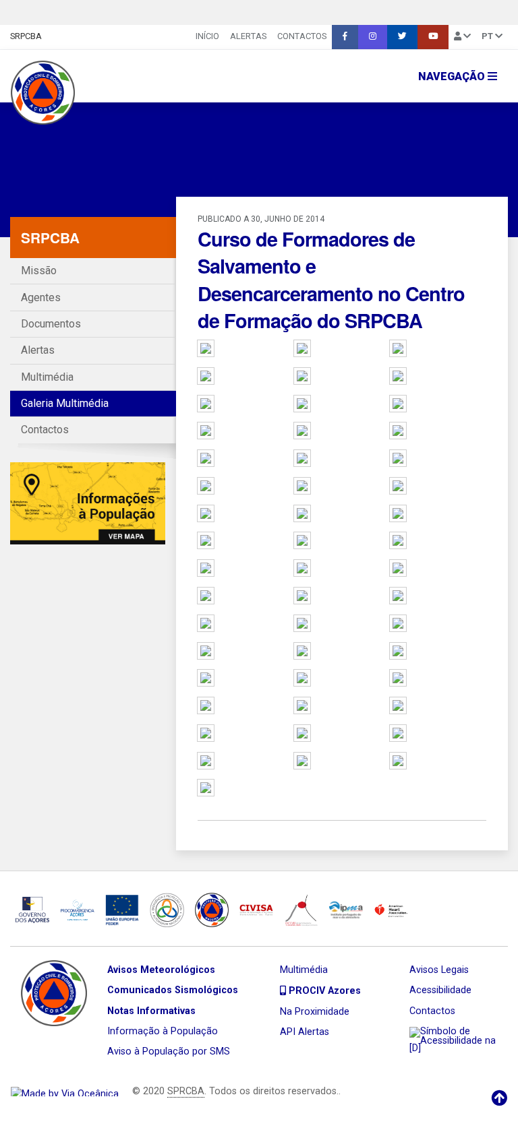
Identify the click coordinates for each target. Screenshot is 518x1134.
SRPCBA (26, 36)
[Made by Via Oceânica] (65, 1091)
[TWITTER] (402, 37)
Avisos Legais (439, 970)
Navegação (453, 76)
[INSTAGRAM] (372, 37)
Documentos (51, 323)
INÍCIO (207, 36)
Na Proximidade (314, 1011)
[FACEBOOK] (345, 37)
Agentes (41, 297)
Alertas (248, 36)
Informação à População (162, 1031)
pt (488, 36)
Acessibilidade (440, 990)
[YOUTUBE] (433, 37)
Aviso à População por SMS (168, 1051)
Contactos (301, 36)
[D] (415, 1048)
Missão (39, 270)
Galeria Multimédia (65, 403)
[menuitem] (207, 37)
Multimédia (47, 377)
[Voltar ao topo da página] (499, 1098)
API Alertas (304, 1032)
